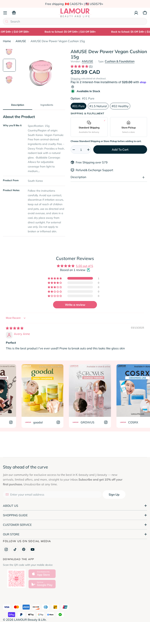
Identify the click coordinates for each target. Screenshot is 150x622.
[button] (80, 66)
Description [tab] (17, 104)
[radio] (89, 127)
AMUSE (21, 41)
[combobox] (75, 21)
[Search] (6, 21)
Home (7, 41)
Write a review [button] (75, 305)
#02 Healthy (120, 106)
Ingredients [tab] (46, 104)
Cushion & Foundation (119, 61)
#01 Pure (78, 106)
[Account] (136, 13)
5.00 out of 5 (84, 266)
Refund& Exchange (89, 170)
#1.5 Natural (98, 106)
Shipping (75, 78)
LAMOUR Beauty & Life (30, 619)
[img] (14, 328)
